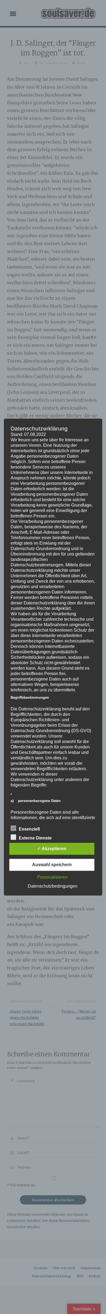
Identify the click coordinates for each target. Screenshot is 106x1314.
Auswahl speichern (52, 864)
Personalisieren (52, 877)
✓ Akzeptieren (51, 848)
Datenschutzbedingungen (52, 886)
